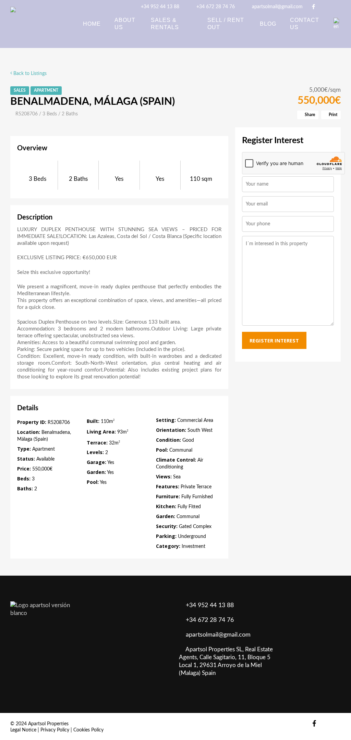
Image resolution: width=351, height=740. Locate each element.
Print (332, 115)
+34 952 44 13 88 (159, 6)
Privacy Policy (54, 730)
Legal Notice (23, 730)
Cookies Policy (88, 730)
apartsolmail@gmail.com (277, 6)
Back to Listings (29, 73)
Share (309, 115)
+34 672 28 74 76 (215, 6)
